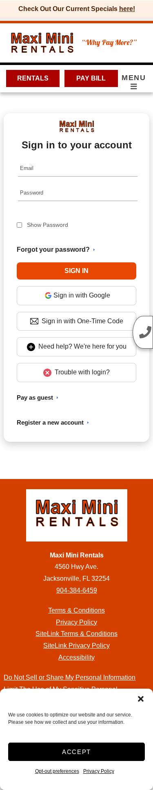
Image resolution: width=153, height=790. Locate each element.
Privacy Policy (98, 771)
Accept (76, 751)
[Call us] (143, 332)
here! (127, 8)
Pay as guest (35, 397)
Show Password (47, 225)
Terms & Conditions (76, 610)
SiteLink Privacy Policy (76, 645)
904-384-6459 (76, 590)
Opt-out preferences (57, 771)
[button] (141, 699)
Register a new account (50, 422)
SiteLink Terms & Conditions (76, 633)
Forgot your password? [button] (53, 249)
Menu (134, 78)
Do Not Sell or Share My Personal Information (69, 677)
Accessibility (76, 657)
